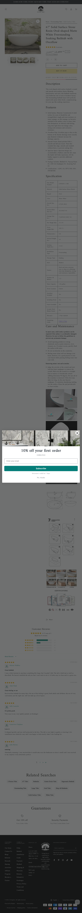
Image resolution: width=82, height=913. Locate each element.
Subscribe (41, 468)
